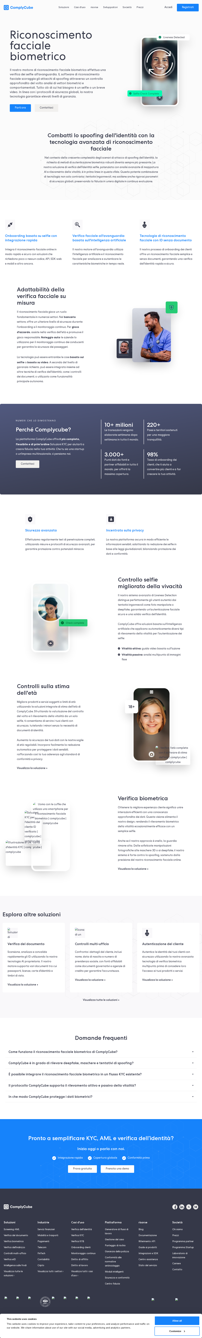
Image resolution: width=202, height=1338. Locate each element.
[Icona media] (195, 1206)
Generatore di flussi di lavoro (116, 1231)
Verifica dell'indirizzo (14, 1247)
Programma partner (183, 1241)
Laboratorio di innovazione (179, 1255)
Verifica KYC (77, 1235)
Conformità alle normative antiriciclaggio (113, 1262)
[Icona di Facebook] (174, 1206)
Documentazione (148, 1235)
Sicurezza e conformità (117, 1278)
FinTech (41, 1253)
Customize (175, 1331)
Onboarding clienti (81, 1247)
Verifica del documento (16, 1235)
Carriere (176, 1264)
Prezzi (175, 1235)
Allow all (177, 1320)
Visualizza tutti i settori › (50, 1271)
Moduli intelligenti (114, 1272)
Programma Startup (183, 1247)
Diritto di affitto (79, 1259)
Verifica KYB (77, 1241)
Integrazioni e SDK (148, 1253)
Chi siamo (177, 1229)
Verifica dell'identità (81, 1229)
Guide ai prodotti (148, 1247)
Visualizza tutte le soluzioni (100, 1000)
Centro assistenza (148, 1259)
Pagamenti (43, 1241)
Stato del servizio (148, 1265)
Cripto (41, 1265)
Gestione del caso (114, 1240)
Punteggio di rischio (115, 1246)
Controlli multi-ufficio (15, 1253)
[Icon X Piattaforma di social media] (188, 1206)
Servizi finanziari (46, 1229)
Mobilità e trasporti (48, 1235)
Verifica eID (10, 1259)
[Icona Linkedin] (181, 1206)
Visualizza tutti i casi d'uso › (82, 1273)
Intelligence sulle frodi (15, 1265)
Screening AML (11, 1229)
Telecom (42, 1247)
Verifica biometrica (14, 1241)
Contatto (177, 1270)
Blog (141, 1229)
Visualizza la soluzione (31, 768)
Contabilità (43, 1259)
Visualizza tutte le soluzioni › (13, 1273)
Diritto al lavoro (79, 1265)
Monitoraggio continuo (83, 1253)
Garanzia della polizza (117, 1252)
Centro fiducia (112, 1284)
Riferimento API (147, 1241)
